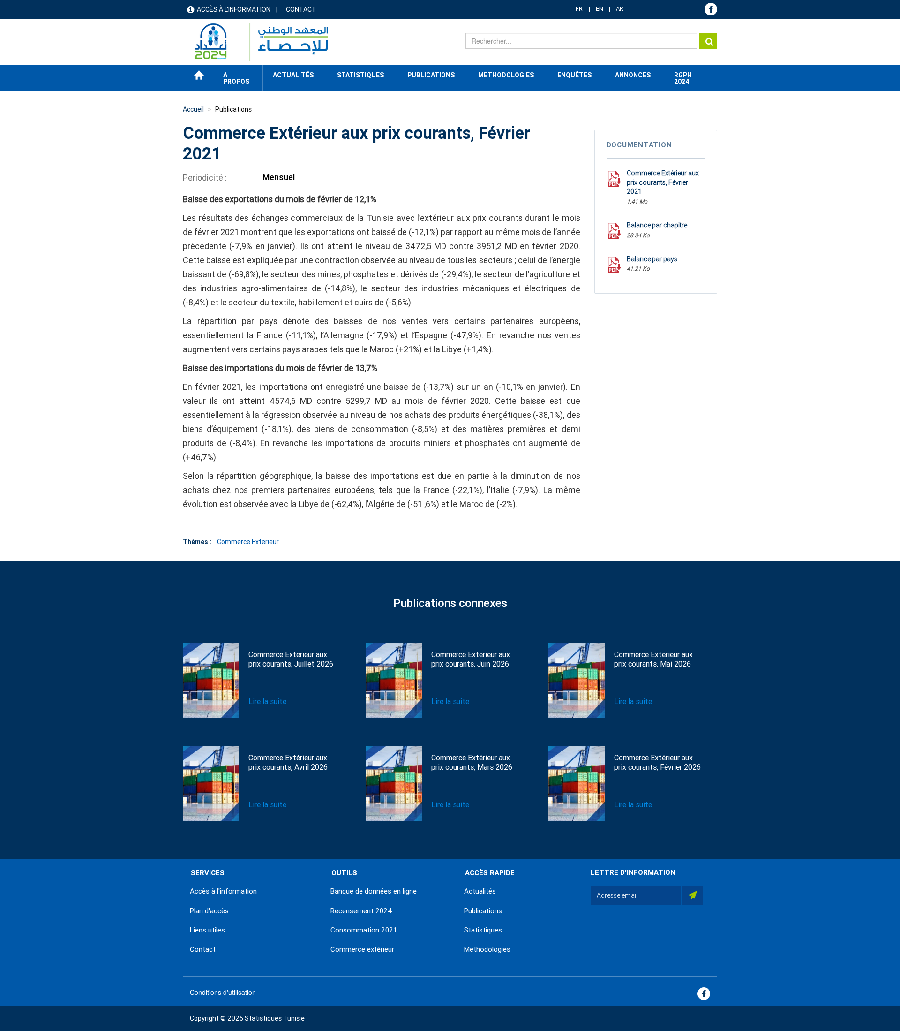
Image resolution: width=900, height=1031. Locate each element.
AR (619, 8)
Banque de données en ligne (373, 891)
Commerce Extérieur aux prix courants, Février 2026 (657, 762)
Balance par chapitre (657, 225)
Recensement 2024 (361, 911)
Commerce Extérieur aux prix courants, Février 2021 (663, 182)
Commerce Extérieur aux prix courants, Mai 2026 (653, 659)
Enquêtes (574, 75)
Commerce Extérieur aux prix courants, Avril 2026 (288, 762)
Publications (431, 75)
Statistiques (483, 930)
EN (599, 8)
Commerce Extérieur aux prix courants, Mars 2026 (471, 762)
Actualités (480, 891)
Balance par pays (652, 259)
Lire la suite (267, 701)
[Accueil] (257, 42)
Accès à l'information (233, 9)
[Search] (708, 41)
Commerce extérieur (362, 949)
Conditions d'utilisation (223, 992)
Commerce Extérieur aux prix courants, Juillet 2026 (290, 659)
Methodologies (487, 949)
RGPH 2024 (683, 78)
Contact (301, 9)
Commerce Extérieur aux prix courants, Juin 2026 (470, 659)
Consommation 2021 (363, 930)
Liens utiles (207, 930)
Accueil (199, 75)
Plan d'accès (209, 911)
